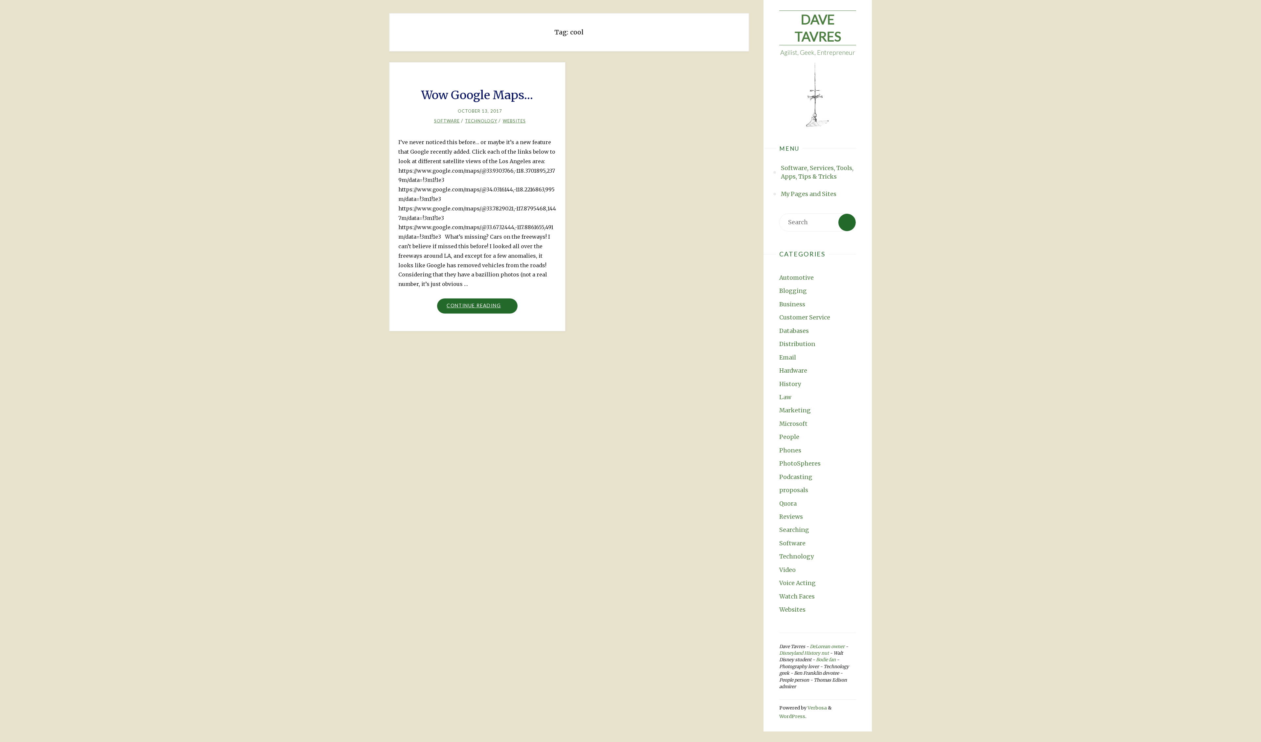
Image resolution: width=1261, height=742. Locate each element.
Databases (794, 331)
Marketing (795, 410)
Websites (792, 609)
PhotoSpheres (800, 463)
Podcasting (795, 477)
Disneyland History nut (804, 653)
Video (787, 570)
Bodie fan (826, 660)
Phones (790, 450)
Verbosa (817, 708)
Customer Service (804, 317)
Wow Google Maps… (477, 95)
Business (792, 304)
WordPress (792, 716)
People (789, 437)
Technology (796, 556)
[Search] (847, 222)
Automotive (796, 277)
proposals (793, 490)
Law (785, 397)
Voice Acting (797, 583)
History (790, 384)
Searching (794, 530)
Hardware (793, 370)
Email (787, 357)
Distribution (797, 344)
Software (792, 543)
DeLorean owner (827, 646)
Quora (788, 503)
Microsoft (793, 423)
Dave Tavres (818, 27)
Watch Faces (797, 596)
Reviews (791, 516)
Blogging (793, 291)
